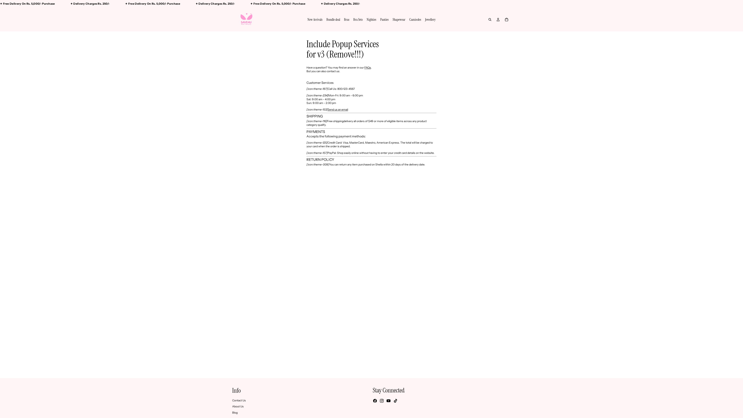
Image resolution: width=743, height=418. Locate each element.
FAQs (367, 67)
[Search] (490, 19)
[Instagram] (381, 400)
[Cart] (506, 19)
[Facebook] (375, 400)
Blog (235, 412)
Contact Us (239, 400)
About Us (238, 406)
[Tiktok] (395, 400)
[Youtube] (388, 400)
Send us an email (338, 109)
